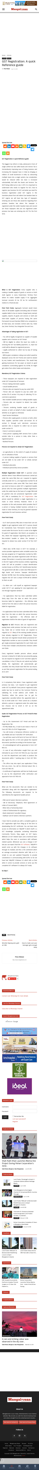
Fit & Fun (30, 1444)
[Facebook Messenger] (28, 146)
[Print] (17, 146)
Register (15, 1122)
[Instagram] (20, 1436)
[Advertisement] (19, 32)
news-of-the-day (11, 935)
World (29, 1450)
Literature (11, 1450)
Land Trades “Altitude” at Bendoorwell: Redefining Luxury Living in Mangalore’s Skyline (25, 1203)
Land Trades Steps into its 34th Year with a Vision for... (28, 1252)
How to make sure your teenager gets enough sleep (29, 945)
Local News (16, 1186)
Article (4, 1158)
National (11, 1448)
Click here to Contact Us (11, 1422)
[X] (25, 1436)
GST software (25, 845)
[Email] (20, 146)
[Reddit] (5, 146)
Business (18, 1448)
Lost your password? (19, 1119)
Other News (8, 1446)
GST (10, 633)
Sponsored (6, 1263)
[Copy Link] (24, 146)
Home (3, 55)
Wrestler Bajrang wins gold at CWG (10, 944)
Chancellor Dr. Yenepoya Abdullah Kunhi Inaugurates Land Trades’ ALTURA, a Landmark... (24, 1214)
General (9, 58)
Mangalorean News (18, 1196)
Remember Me (19, 1116)
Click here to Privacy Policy (27, 1422)
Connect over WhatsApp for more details (15, 996)
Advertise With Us (21, 1450)
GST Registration (27, 496)
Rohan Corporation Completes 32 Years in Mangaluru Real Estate (25, 1223)
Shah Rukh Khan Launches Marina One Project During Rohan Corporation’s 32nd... (19, 1163)
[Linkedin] (9, 146)
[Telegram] (32, 149)
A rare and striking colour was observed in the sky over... (15, 1341)
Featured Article (8, 1129)
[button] (3, 9)
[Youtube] (13, 146)
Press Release (7, 69)
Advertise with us (8, 991)
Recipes (24, 1444)
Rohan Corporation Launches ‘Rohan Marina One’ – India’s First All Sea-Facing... (28, 1283)
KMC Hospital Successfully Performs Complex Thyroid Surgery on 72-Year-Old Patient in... (10, 1283)
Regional (5, 1448)
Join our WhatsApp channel (11, 1003)
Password (5, 1111)
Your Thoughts (17, 1446)
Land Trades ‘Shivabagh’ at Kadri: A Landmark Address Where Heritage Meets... (24, 1181)
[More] (8, 153)
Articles (9, 55)
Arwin (23, 1456)
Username (5, 1107)
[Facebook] (14, 1436)
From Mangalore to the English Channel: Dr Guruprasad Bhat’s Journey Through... (25, 1192)
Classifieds (16, 1207)
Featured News (7, 1174)
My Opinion (31, 1448)
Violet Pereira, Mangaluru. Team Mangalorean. (13, 1169)
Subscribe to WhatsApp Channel (12, 1009)
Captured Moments (9, 1307)
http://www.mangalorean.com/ (19, 960)
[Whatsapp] (4, 153)
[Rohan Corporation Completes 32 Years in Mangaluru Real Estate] (7, 1225)
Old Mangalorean (27, 1446)
